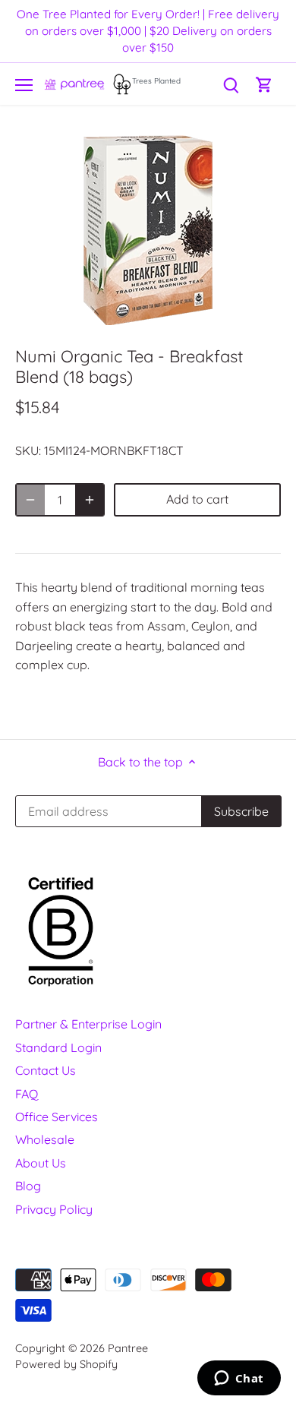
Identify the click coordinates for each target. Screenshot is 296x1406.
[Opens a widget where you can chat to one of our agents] (239, 1379)
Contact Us (45, 1070)
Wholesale (44, 1139)
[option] (148, 230)
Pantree (128, 1348)
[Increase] (89, 500)
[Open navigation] (24, 85)
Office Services (56, 1116)
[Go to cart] (264, 84)
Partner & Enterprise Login (88, 1024)
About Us (40, 1163)
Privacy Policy (54, 1209)
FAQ (26, 1093)
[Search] (230, 84)
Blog (28, 1185)
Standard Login (58, 1047)
